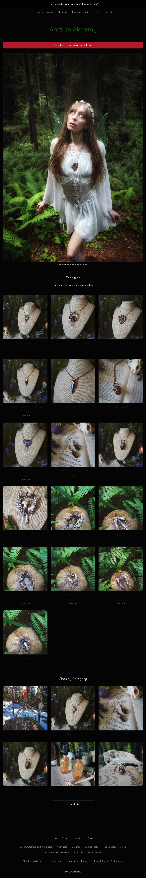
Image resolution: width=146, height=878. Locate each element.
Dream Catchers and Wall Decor (36, 846)
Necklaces (62, 846)
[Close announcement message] (141, 4)
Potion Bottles (95, 852)
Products (38, 12)
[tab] (60, 264)
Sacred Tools (91, 846)
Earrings (76, 846)
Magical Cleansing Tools (114, 846)
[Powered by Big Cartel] (73, 872)
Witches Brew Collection (56, 852)
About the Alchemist (57, 12)
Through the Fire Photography (108, 861)
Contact (96, 12)
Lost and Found (80, 12)
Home (54, 838)
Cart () (108, 12)
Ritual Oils (78, 852)
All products (73, 804)
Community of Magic (78, 861)
